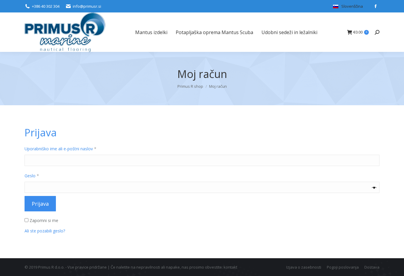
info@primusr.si (87, 6)
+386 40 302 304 (45, 6)
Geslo (42, 175)
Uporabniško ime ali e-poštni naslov (71, 148)
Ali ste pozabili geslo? (45, 231)
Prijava (40, 203)
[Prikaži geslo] (374, 188)
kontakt (230, 267)
